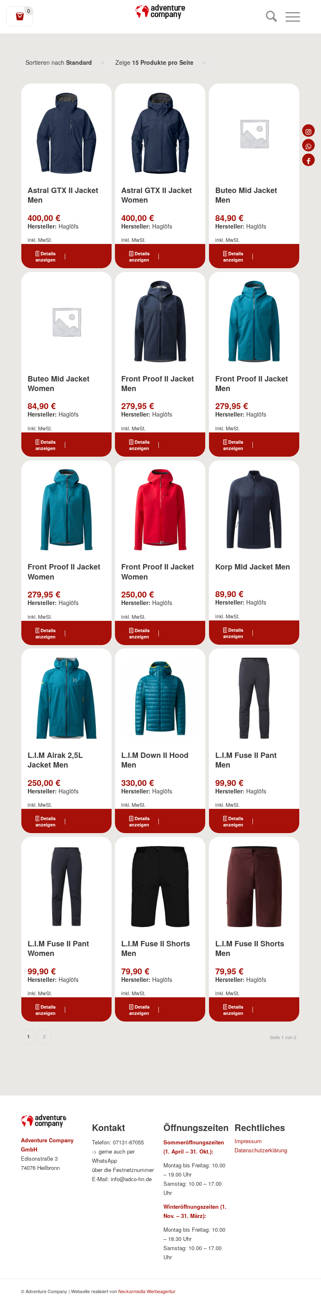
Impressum (248, 1141)
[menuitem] (267, 16)
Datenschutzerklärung (260, 1150)
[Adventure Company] (160, 11)
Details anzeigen (46, 256)
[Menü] (288, 16)
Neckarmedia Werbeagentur (147, 1291)
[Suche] (267, 16)
